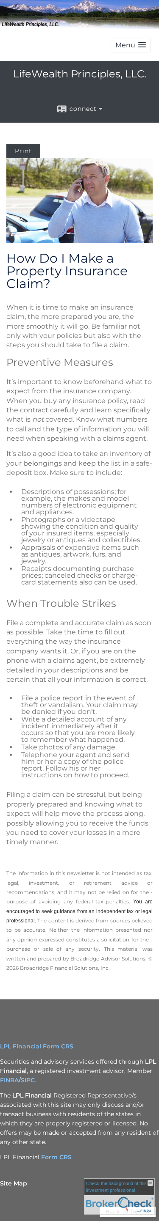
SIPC (28, 1080)
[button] (131, 45)
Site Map (13, 1183)
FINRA (9, 1080)
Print (23, 151)
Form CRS (56, 1157)
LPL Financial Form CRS (36, 1046)
